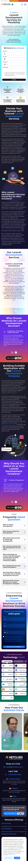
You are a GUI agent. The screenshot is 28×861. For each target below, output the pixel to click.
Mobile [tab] (18, 661)
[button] (16, 311)
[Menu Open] (25, 4)
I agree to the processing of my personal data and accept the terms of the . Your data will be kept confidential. (14, 74)
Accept (5, 848)
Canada (15, 788)
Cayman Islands (14, 779)
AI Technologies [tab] (7, 661)
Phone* (5, 62)
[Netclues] (5, 4)
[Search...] (22, 4)
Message (5, 67)
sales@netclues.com (14, 767)
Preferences (11, 854)
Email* (5, 56)
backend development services (11, 229)
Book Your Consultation (14, 646)
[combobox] (5, 64)
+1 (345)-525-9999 (14, 774)
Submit (14, 79)
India (15, 796)
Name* (5, 51)
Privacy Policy (17, 74)
